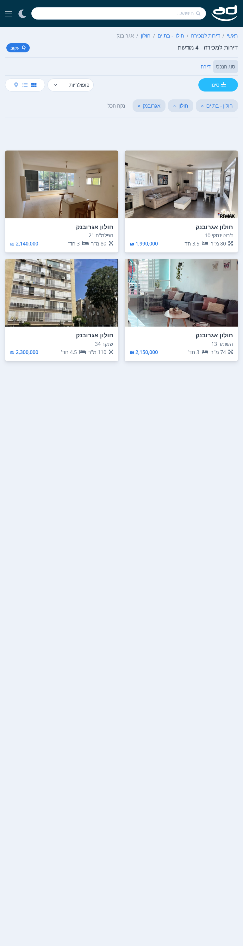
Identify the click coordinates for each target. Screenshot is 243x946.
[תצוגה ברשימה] (25, 85)
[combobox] (118, 13)
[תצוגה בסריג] (33, 85)
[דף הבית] (224, 13)
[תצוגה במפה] (16, 85)
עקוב (14, 47)
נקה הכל (116, 105)
